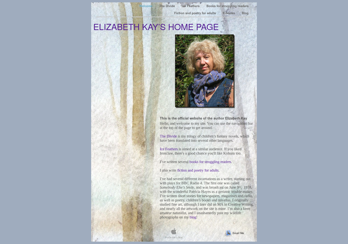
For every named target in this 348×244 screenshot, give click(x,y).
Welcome (146, 6)
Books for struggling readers (227, 6)
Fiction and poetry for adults (195, 13)
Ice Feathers (191, 6)
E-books (229, 13)
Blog (245, 13)
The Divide (167, 6)
